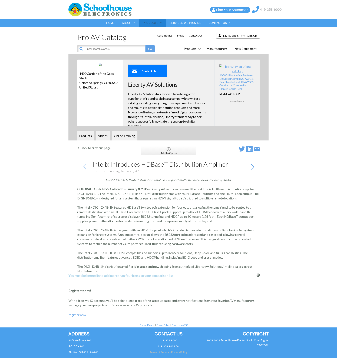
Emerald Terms (147, 325)
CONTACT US (218, 23)
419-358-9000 (271, 9)
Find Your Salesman (232, 9)
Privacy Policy (163, 325)
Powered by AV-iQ (180, 325)
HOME (110, 23)
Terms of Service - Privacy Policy (168, 352)
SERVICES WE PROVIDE (185, 23)
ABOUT (127, 23)
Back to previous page (95, 148)
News (180, 35)
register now (77, 315)
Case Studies (164, 35)
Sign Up (252, 35)
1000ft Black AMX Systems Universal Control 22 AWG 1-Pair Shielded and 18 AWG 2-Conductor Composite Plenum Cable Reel (237, 82)
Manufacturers (216, 49)
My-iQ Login (231, 35)
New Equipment (245, 49)
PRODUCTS (150, 23)
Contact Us (196, 35)
